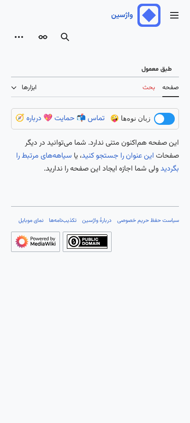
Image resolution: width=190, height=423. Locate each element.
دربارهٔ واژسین (97, 220)
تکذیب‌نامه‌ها (63, 220)
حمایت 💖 (59, 118)
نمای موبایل (30, 220)
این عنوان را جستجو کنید (118, 156)
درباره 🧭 (28, 118)
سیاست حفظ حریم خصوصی (148, 220)
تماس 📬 (91, 118)
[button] (174, 15)
